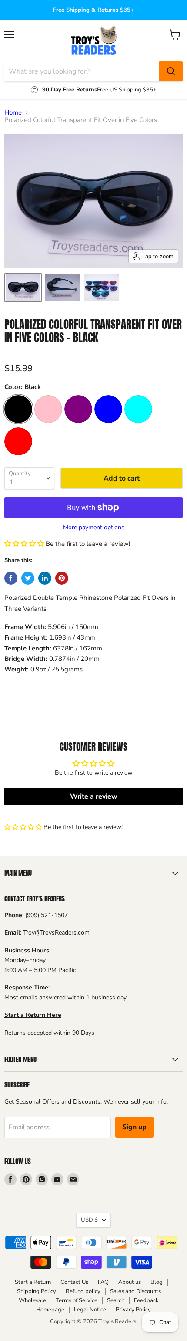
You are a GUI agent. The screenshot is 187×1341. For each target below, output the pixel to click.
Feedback (146, 1300)
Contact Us (74, 1282)
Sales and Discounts (135, 1291)
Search (115, 1300)
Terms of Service (76, 1300)
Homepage (50, 1310)
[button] (24, 543)
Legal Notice (90, 1310)
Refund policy (83, 1291)
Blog (156, 1282)
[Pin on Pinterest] (61, 578)
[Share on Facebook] (10, 578)
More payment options (93, 527)
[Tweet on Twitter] (27, 578)
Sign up (134, 1127)
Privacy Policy (133, 1310)
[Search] (171, 71)
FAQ (103, 1282)
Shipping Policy (36, 1291)
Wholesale (32, 1300)
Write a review (93, 796)
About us (129, 1282)
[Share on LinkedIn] (44, 578)
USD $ (89, 1220)
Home (13, 112)
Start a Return (33, 1282)
